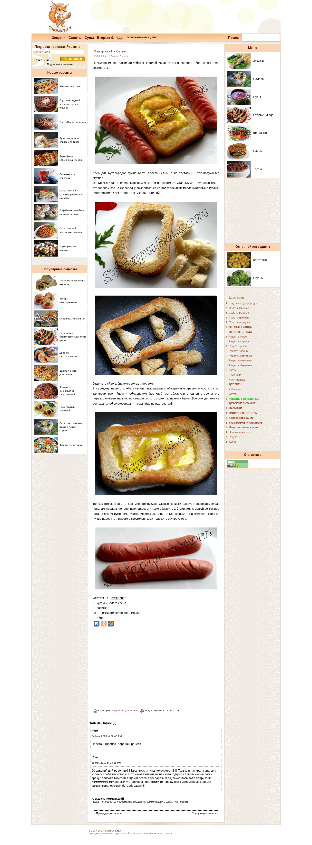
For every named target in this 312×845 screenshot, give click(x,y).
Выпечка (236, 389)
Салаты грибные (239, 317)
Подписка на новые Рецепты (57, 47)
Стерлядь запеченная (72, 318)
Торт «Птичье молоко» (72, 122)
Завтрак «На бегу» (110, 51)
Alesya (124, 56)
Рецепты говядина (240, 360)
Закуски (59, 38)
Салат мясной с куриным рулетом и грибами (70, 194)
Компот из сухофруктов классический (67, 391)
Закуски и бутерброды (125, 710)
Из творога (238, 379)
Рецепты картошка (240, 355)
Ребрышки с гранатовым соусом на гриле (72, 337)
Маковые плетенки (70, 86)
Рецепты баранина (240, 365)
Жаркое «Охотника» (71, 445)
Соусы (233, 393)
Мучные (236, 374)
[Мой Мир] (111, 623)
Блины (258, 151)
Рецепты (234, 437)
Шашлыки (260, 133)
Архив (232, 441)
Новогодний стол (239, 432)
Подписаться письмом (60, 64)
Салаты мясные (239, 308)
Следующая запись (204, 813)
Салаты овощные (240, 322)
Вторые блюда (110, 38)
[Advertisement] (134, 666)
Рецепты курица (239, 341)
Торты (257, 169)
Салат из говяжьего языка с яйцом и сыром (71, 427)
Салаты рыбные (239, 312)
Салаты (75, 38)
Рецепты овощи (238, 350)
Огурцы (258, 278)
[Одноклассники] (104, 623)
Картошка (260, 260)
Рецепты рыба (238, 346)
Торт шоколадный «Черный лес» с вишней (69, 104)
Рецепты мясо (238, 336)
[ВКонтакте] (96, 623)
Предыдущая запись (109, 813)
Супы (89, 38)
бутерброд (118, 598)
